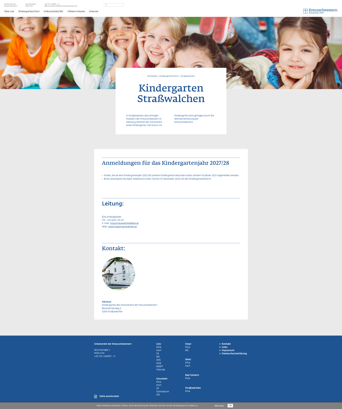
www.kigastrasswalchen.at (122, 227)
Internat (160, 370)
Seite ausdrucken (109, 396)
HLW (158, 363)
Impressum (228, 350)
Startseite (152, 76)
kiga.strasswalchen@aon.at (124, 223)
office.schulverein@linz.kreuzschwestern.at (60, 6)
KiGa (158, 347)
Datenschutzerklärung (234, 354)
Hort (158, 350)
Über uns (9, 11)
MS (158, 357)
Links (225, 347)
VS (157, 354)
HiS (158, 395)
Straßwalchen (188, 76)
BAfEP (159, 366)
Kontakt (226, 344)
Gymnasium (162, 392)
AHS (158, 360)
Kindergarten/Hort (168, 76)
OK (230, 405)
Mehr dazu (219, 406)
